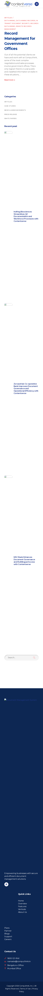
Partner (8, 931)
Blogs (7, 934)
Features (22, 906)
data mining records (25, 20)
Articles (8, 18)
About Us (22, 912)
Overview (22, 904)
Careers (7, 939)
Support (8, 936)
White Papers (10, 118)
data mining (9, 20)
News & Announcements (15, 110)
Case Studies (10, 106)
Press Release (10, 114)
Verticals (22, 909)
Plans (6, 928)
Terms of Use (25, 989)
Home (21, 901)
